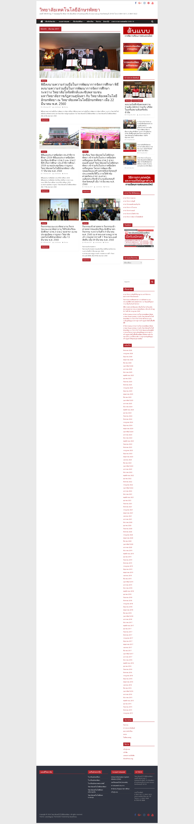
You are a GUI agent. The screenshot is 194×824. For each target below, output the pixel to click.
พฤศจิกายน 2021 (128, 497)
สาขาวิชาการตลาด (129, 198)
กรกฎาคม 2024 (128, 422)
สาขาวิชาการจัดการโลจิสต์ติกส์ (133, 217)
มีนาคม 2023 (127, 463)
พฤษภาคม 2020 (128, 538)
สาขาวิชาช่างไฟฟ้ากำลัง (131, 214)
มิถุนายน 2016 (127, 679)
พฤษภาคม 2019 (128, 572)
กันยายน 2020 (127, 529)
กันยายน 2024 (127, 416)
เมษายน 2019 (127, 575)
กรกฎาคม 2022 (128, 485)
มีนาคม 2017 (127, 650)
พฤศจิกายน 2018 (128, 591)
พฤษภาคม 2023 (128, 457)
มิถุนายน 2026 (127, 357)
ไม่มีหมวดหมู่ (127, 737)
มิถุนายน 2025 (127, 391)
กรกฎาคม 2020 (128, 535)
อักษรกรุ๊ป (106, 21)
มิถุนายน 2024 (127, 425)
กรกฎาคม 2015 (128, 713)
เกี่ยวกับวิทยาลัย (50, 21)
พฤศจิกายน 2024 (128, 410)
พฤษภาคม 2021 (128, 513)
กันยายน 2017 (127, 632)
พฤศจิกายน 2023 (128, 441)
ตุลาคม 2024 (127, 413)
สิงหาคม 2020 (127, 532)
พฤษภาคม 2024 (128, 428)
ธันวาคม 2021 (127, 494)
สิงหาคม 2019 (127, 563)
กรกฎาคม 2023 (128, 450)
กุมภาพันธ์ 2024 (128, 432)
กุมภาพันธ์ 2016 (128, 691)
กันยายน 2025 (127, 382)
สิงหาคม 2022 (127, 482)
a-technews (57, 107)
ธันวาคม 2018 (127, 588)
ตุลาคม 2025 (127, 378)
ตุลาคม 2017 (127, 629)
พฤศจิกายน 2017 (128, 625)
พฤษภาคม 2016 (128, 682)
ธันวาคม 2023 (127, 438)
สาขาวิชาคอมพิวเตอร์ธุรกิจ (131, 204)
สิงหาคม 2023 (127, 447)
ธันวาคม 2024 (127, 407)
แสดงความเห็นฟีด (128, 755)
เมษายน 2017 (127, 647)
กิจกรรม (98, 21)
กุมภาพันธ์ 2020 (128, 544)
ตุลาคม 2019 (127, 557)
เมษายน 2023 (127, 460)
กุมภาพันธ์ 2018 (128, 616)
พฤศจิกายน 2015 (128, 701)
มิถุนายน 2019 (127, 569)
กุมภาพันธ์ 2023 (128, 466)
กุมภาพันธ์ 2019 (128, 582)
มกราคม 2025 (127, 403)
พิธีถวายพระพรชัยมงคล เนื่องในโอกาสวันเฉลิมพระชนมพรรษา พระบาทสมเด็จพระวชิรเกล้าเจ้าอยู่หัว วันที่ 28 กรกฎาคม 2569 (138, 309)
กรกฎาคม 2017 (128, 638)
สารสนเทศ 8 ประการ (117, 785)
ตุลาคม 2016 (127, 666)
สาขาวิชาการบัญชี (129, 201)
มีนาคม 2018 (127, 613)
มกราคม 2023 (127, 469)
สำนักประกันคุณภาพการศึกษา (120, 789)
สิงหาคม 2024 (127, 419)
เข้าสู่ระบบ (126, 749)
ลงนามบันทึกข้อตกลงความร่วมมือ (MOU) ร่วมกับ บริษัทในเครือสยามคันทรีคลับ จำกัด (138, 108)
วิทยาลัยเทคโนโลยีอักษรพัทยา (69, 9)
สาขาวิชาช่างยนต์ (129, 210)
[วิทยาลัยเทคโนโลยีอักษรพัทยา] (41, 21)
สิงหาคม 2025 (127, 385)
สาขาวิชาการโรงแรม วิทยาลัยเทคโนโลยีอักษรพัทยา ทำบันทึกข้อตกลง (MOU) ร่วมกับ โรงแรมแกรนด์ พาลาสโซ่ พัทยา (144, 162)
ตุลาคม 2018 (127, 594)
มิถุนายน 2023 (127, 453)
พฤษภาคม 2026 (128, 360)
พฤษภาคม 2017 (128, 644)
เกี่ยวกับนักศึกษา (78, 21)
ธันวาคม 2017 (127, 622)
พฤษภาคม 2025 (128, 394)
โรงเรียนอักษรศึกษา (94, 777)
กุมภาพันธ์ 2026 (128, 366)
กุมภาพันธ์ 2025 (128, 400)
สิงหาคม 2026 (127, 350)
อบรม (125, 734)
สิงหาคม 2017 (127, 635)
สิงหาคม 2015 (127, 710)
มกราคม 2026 (127, 369)
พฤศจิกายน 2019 (128, 554)
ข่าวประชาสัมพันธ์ (137, 101)
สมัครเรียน (90, 21)
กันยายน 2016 (127, 669)
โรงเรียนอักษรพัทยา (94, 780)
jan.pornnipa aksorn (144, 115)
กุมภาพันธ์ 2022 (128, 488)
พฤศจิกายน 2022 (128, 475)
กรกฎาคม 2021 (128, 510)
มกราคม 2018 (127, 619)
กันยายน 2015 (127, 707)
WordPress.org (128, 759)
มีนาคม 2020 (127, 541)
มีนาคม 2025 (127, 397)
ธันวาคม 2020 (127, 522)
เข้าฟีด (125, 752)
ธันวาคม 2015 (127, 697)
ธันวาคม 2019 (127, 550)
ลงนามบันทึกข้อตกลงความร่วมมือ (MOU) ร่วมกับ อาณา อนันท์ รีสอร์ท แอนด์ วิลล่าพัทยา (145, 148)
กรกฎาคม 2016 (128, 676)
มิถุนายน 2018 (127, 607)
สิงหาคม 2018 (127, 600)
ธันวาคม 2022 (127, 472)
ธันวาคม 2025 (127, 372)
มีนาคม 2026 (127, 363)
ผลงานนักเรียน (127, 731)
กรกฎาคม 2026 (128, 353)
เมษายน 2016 (127, 685)
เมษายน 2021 (127, 516)
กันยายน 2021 (127, 504)
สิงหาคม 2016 (127, 672)
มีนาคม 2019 (127, 579)
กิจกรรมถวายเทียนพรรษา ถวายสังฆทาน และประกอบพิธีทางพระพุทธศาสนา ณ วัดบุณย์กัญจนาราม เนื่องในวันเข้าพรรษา (138, 302)
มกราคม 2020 (127, 547)
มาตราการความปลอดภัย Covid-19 (123, 21)
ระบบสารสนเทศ (64, 21)
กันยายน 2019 (127, 560)
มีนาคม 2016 (127, 688)
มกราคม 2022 (127, 491)
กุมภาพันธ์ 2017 (128, 654)
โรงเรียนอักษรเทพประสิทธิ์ (96, 783)
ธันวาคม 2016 (127, 660)
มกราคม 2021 (127, 519)
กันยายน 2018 (127, 597)
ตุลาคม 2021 (127, 500)
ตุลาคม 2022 (127, 478)
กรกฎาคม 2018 (128, 604)
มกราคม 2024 (127, 435)
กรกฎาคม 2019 (128, 566)
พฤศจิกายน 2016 (128, 663)
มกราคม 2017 (127, 657)
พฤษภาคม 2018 (128, 610)
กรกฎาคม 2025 (128, 388)
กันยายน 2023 (127, 444)
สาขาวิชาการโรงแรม (130, 207)
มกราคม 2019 (127, 585)
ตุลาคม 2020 (127, 525)
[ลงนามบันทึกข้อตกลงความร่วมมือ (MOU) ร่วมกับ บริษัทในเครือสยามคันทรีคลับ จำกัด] (139, 82)
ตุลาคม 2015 (127, 704)
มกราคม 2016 (127, 694)
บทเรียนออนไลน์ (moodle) (119, 782)
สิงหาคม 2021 (127, 507)
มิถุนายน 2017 (127, 641)
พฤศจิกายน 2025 (128, 375)
